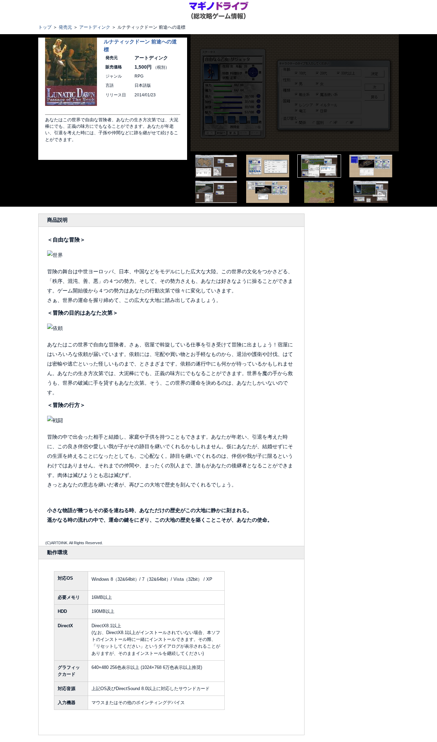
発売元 (65, 27)
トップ (45, 27)
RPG (139, 76)
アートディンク (94, 27)
